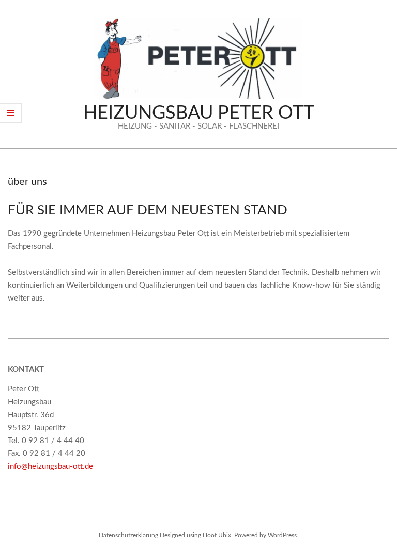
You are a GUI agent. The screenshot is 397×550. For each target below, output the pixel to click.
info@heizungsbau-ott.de (50, 466)
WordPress (282, 535)
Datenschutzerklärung (128, 535)
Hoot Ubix (217, 535)
